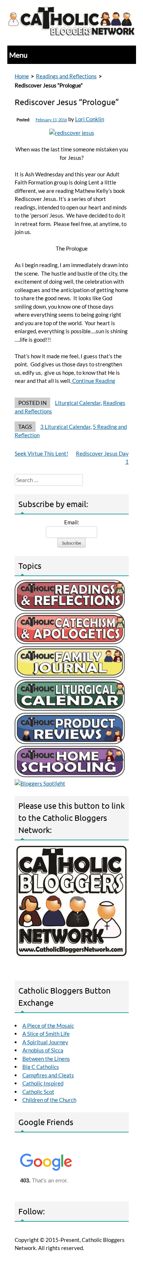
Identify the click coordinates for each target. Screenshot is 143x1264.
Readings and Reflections (66, 76)
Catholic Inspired (42, 1083)
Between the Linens (46, 1058)
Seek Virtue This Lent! (41, 453)
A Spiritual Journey (45, 1042)
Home (22, 76)
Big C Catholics (40, 1066)
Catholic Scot (38, 1091)
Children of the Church (49, 1099)
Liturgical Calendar (78, 402)
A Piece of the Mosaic (48, 1025)
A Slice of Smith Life (46, 1033)
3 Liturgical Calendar (65, 426)
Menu (18, 54)
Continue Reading (93, 380)
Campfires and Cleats (48, 1075)
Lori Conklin (89, 119)
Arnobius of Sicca (42, 1050)
